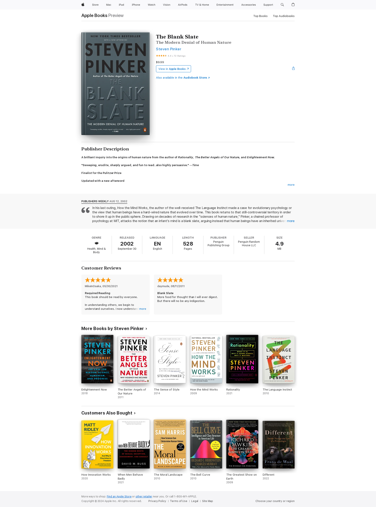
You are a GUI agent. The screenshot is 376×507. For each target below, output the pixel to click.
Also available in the (181, 77)
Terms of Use (178, 501)
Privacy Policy (157, 501)
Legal (194, 501)
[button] (282, 5)
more (291, 184)
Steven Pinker (168, 49)
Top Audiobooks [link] (284, 16)
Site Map (207, 501)
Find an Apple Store (119, 496)
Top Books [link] (260, 16)
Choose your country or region (275, 501)
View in (172, 69)
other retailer (144, 496)
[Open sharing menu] (293, 68)
